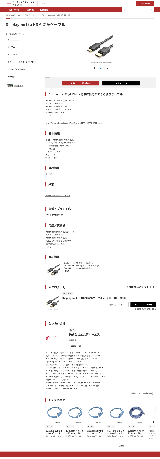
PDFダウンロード (121, 83)
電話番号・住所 (76, 346)
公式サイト (19, 5)
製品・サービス (15, 9)
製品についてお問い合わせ (81, 83)
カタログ (31, 9)
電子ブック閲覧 (115, 304)
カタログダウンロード (143, 304)
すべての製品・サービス (16, 33)
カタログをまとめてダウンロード (139, 287)
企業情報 (44, 9)
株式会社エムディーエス (84, 334)
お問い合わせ (145, 3)
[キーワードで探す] (151, 9)
